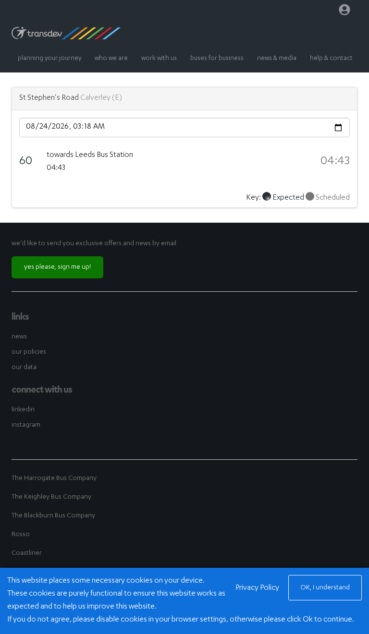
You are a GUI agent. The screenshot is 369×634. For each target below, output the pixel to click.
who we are (111, 58)
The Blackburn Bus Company (53, 516)
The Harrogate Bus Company (54, 478)
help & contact (331, 58)
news (19, 337)
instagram (26, 425)
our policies (29, 352)
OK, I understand (325, 588)
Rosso (21, 534)
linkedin (23, 410)
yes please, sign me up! (57, 267)
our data (24, 367)
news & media (276, 58)
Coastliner (27, 553)
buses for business (217, 58)
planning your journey (49, 58)
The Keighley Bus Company (51, 497)
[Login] (344, 12)
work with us (159, 58)
